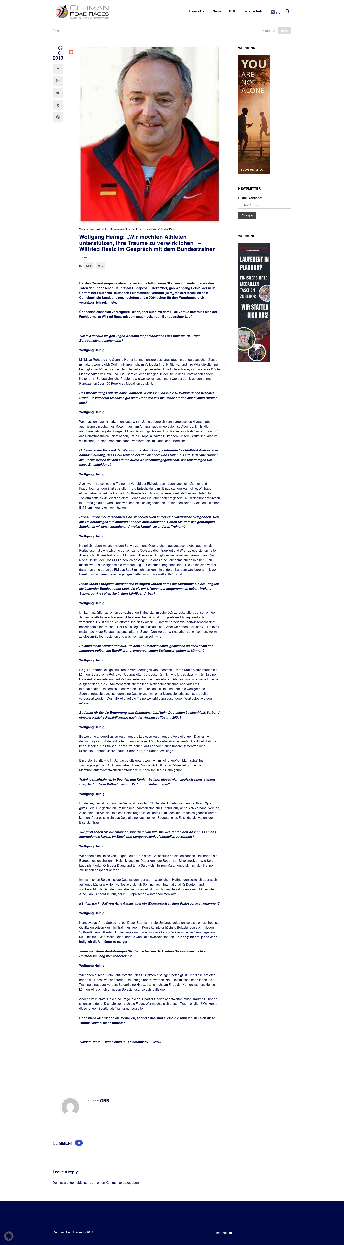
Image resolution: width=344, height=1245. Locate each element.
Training (84, 257)
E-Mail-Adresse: (250, 197)
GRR (89, 266)
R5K (232, 11)
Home (266, 30)
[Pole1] (254, 361)
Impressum (224, 1232)
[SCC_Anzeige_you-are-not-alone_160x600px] (254, 173)
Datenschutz (253, 11)
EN (278, 13)
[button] (9, 1236)
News (217, 11)
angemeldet (75, 1182)
